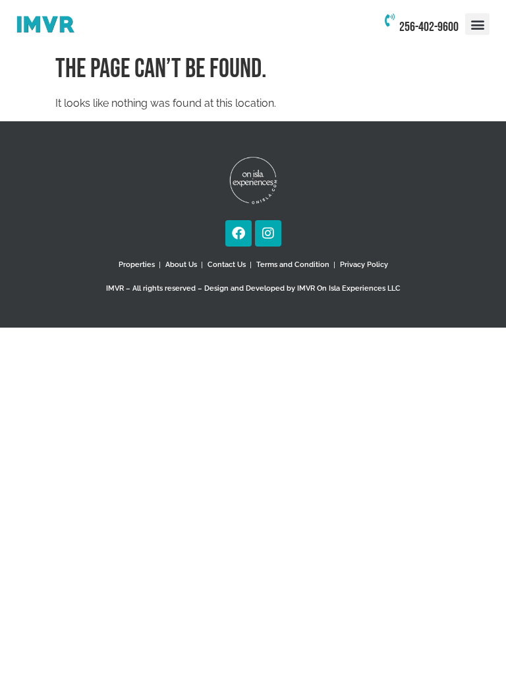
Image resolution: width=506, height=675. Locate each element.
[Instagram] (268, 233)
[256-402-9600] (389, 24)
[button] (477, 24)
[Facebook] (238, 233)
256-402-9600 (429, 27)
